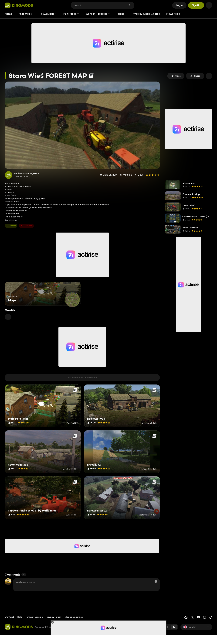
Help (19, 616)
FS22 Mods (47, 13)
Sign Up (196, 5)
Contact (9, 616)
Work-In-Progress (96, 13)
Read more (11, 220)
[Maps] (72, 300)
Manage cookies (74, 617)
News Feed (173, 13)
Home (8, 13)
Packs (120, 13)
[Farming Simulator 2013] (91, 75)
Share (197, 75)
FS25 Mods (25, 13)
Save (178, 75)
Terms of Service (34, 616)
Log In (179, 5)
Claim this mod (21, 177)
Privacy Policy (53, 616)
